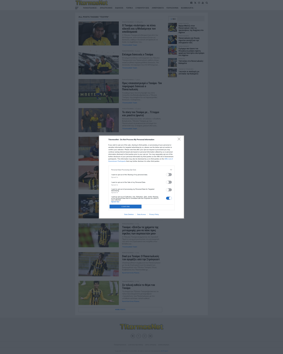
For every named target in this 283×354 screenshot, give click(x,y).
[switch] (169, 174)
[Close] (180, 140)
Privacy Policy (154, 214)
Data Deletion (129, 214)
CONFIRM (125, 206)
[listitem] (141, 170)
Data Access (141, 214)
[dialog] (141, 177)
